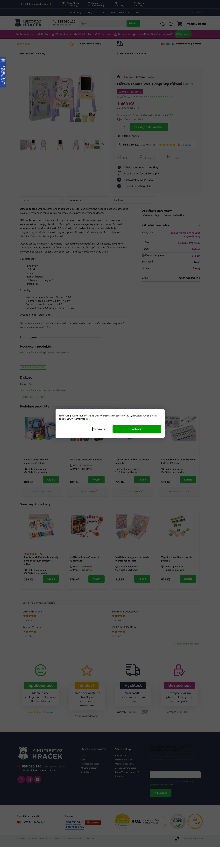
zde (88, 418)
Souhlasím (137, 429)
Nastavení (99, 429)
